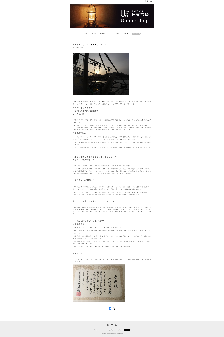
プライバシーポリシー (99, 330)
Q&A (110, 33)
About (94, 33)
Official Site (136, 33)
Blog (117, 33)
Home (86, 33)
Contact (125, 33)
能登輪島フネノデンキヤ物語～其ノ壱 (90, 45)
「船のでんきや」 (105, 101)
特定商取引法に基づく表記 (114, 330)
